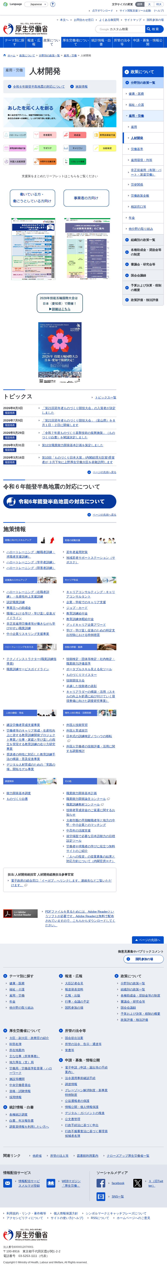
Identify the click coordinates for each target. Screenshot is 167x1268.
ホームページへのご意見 (133, 1218)
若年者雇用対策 (77, 552)
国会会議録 (138, 275)
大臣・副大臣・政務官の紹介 (29, 1038)
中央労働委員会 (20, 1085)
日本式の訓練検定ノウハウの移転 (89, 736)
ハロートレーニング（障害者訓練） (31, 568)
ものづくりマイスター (81, 674)
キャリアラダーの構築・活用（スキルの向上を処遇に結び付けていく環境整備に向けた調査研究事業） (90, 696)
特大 (159, 4)
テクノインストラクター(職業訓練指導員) (31, 661)
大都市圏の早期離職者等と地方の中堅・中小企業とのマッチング (90, 823)
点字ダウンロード (102, 10)
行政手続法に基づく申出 (82, 1125)
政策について (142, 72)
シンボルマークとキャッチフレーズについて (116, 1213)
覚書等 (69, 1050)
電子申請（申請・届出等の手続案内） (86, 1070)
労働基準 (137, 149)
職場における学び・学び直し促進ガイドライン (31, 616)
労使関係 (137, 184)
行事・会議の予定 (77, 1001)
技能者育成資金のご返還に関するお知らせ (90, 812)
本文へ (64, 19)
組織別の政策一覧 (143, 240)
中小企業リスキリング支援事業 (28, 634)
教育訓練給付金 (77, 613)
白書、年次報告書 (21, 1120)
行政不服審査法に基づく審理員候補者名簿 (86, 1133)
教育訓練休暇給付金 (80, 619)
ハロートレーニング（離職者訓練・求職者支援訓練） (31, 554)
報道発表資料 (74, 989)
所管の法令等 (75, 1031)
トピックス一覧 (105, 397)
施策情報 (81, 86)
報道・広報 (73, 976)
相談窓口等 (138, 206)
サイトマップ (132, 19)
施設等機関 (17, 1079)
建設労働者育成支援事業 (23, 725)
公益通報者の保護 (77, 1101)
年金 (132, 217)
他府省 (37, 1155)
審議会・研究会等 (143, 264)
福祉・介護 (136, 104)
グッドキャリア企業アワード (86, 624)
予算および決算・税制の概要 (146, 288)
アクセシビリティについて (25, 1218)
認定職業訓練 (16, 602)
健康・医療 (136, 93)
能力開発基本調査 (19, 793)
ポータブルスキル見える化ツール (89, 669)
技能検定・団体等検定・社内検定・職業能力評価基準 (90, 661)
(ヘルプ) (159, 10)
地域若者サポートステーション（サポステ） (90, 560)
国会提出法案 (74, 1038)
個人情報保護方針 (66, 1213)
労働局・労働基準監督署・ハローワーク (30, 1071)
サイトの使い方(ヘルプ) (67, 1218)
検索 (155, 29)
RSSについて (100, 1218)
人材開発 (137, 138)
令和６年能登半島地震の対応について (39, 86)
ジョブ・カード (77, 607)
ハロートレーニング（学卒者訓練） (31, 562)
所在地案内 (17, 1050)
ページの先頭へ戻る (104, 472)
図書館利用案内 (87, 1155)
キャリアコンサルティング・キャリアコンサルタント (90, 594)
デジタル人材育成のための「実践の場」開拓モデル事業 (31, 767)
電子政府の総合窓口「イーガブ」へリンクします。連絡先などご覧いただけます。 (61, 883)
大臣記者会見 (74, 983)
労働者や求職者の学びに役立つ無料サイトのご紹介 (90, 849)
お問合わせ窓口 (84, 19)
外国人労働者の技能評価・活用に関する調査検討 (90, 749)
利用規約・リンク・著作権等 (26, 1213)
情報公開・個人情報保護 (82, 1107)
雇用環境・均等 (141, 160)
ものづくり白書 (17, 799)
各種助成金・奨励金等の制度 (146, 252)
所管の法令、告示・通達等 (83, 1044)
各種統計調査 (18, 1114)
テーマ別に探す (21, 976)
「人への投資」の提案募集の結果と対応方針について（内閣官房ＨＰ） (90, 859)
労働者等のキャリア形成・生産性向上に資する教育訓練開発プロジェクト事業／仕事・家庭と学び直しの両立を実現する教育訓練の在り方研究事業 (31, 739)
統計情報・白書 (21, 1107)
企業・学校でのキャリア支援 (86, 602)
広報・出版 (72, 995)
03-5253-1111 (27, 1256)
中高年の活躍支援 (78, 830)
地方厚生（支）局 (21, 1062)
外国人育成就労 (77, 730)
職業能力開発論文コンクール (86, 799)
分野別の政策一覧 (143, 82)
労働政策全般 (140, 195)
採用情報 (15, 1097)
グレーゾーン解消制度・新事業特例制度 (86, 1092)
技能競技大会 (75, 680)
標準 (139, 4)
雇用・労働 (136, 116)
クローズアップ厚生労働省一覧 (128, 1155)
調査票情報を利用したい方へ (29, 1126)
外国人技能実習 (77, 725)
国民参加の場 (155, 19)
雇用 (134, 127)
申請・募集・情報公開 (82, 1060)
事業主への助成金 (19, 607)
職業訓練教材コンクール (83, 804)
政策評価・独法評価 (144, 300)
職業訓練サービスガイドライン (28, 669)
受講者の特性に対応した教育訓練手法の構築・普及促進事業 (31, 757)
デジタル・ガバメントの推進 (85, 1113)
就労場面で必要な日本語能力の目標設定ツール (90, 838)
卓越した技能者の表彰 (81, 686)
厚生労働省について (25, 1031)
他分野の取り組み (141, 228)
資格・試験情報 (20, 1091)
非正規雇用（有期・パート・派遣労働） (146, 172)
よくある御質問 (109, 19)
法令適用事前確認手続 (80, 1078)
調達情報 (71, 1084)
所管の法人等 (59, 1155)
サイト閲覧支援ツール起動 (135, 10)
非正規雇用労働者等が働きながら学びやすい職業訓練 (31, 626)
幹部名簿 (15, 1044)
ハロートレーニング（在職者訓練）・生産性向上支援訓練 (28, 594)
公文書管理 (72, 1119)
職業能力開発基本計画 (81, 793)
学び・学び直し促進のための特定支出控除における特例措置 (90, 633)
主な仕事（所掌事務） (24, 1056)
